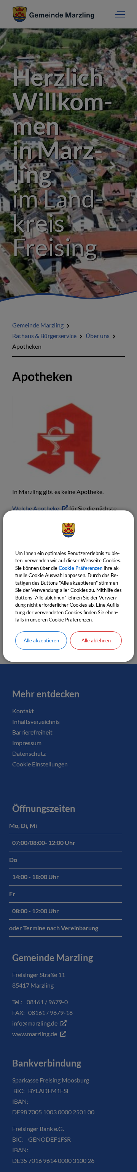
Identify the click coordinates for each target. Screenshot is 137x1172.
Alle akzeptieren (41, 640)
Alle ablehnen (96, 640)
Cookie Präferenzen (80, 568)
